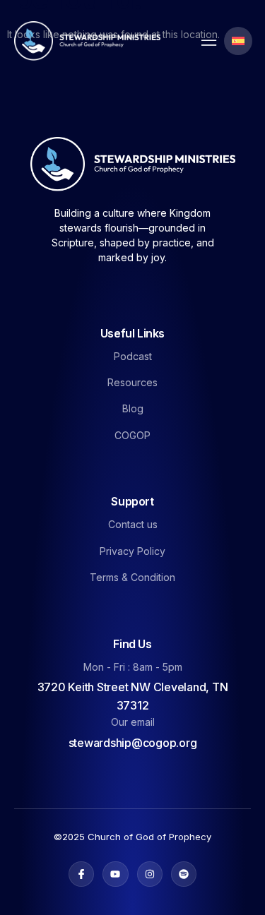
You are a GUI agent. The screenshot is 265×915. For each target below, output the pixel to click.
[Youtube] (115, 874)
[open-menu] (205, 41)
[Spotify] (183, 874)
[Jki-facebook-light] (81, 874)
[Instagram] (150, 874)
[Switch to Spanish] (238, 41)
